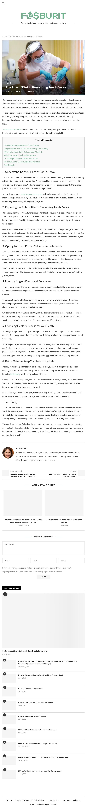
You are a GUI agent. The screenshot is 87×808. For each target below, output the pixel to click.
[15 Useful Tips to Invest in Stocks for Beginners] (9, 733)
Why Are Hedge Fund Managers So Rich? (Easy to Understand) (43, 757)
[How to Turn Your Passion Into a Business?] (9, 705)
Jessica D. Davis (14, 91)
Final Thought (9, 165)
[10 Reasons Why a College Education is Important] (43, 620)
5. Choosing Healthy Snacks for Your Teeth (21, 158)
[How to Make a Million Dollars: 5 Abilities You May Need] (9, 678)
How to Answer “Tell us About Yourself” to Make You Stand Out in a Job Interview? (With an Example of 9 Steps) (47, 662)
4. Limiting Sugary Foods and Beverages (20, 155)
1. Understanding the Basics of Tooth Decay (21, 145)
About (9, 800)
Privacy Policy (53, 800)
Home (4, 37)
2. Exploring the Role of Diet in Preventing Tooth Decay (26, 148)
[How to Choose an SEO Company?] (9, 719)
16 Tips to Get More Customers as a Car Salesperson (39, 771)
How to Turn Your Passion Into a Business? (35, 702)
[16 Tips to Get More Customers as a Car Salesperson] (9, 774)
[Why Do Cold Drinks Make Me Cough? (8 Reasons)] (9, 746)
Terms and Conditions (71, 800)
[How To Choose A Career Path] (9, 691)
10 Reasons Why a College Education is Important (25, 651)
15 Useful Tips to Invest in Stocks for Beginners (37, 730)
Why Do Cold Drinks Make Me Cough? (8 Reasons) (38, 743)
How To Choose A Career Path (30, 689)
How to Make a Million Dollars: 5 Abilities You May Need (40, 675)
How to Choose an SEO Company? (32, 716)
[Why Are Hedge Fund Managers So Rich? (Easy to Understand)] (9, 760)
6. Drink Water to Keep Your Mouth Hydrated (22, 162)
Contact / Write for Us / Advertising (30, 800)
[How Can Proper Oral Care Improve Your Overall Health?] (64, 503)
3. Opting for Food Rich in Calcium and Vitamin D (23, 152)
